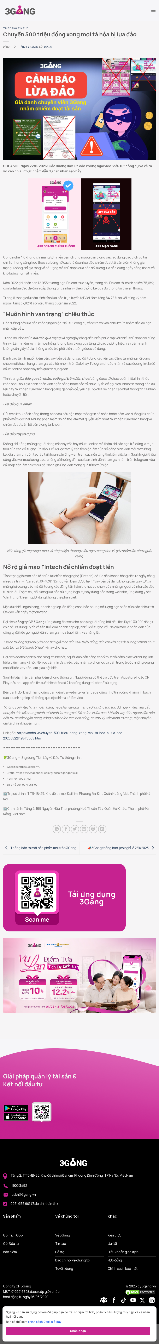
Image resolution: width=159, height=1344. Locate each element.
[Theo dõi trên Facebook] (104, 1300)
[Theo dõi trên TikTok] (124, 1300)
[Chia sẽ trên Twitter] (75, 829)
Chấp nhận (78, 1331)
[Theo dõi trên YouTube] (133, 1300)
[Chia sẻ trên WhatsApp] (57, 829)
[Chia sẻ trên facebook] (66, 829)
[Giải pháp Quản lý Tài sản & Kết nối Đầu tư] (24, 10)
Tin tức (23, 28)
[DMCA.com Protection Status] (140, 1292)
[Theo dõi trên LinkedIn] (152, 1300)
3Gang (48, 46)
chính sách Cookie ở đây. (45, 1321)
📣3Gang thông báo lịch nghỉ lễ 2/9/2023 (118, 848)
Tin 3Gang (10, 28)
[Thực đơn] (153, 10)
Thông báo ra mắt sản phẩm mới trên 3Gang (43, 848)
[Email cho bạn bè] (84, 829)
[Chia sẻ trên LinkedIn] (102, 829)
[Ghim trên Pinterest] (93, 829)
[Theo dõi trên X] (143, 1300)
